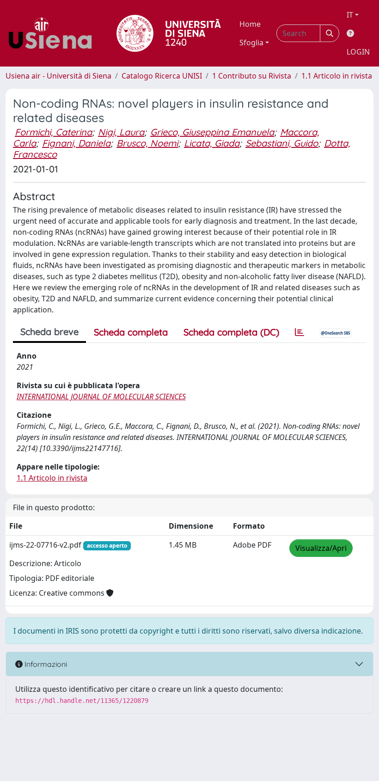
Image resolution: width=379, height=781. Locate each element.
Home (250, 24)
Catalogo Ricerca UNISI (162, 76)
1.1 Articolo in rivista (336, 76)
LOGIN (358, 52)
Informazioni (45, 664)
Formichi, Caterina (53, 132)
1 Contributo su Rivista (251, 76)
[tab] (299, 332)
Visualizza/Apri (321, 548)
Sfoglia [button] (251, 42)
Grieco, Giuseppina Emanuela (212, 132)
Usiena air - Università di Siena (58, 76)
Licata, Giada (211, 143)
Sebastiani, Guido (281, 143)
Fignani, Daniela (76, 143)
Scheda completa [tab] (131, 332)
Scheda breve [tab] (49, 331)
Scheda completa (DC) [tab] (231, 332)
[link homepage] (54, 33)
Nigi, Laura (121, 132)
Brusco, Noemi (147, 143)
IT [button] (350, 15)
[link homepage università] (168, 33)
